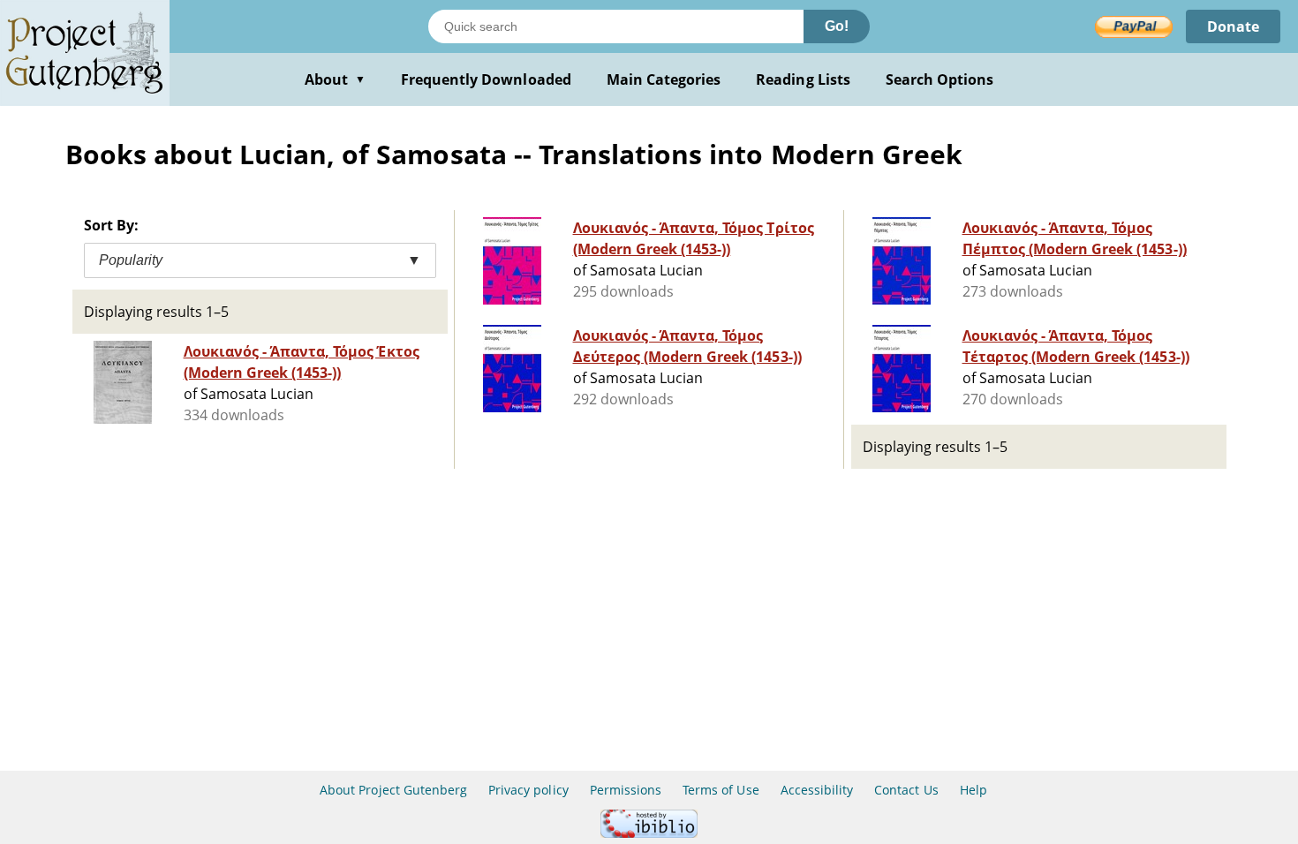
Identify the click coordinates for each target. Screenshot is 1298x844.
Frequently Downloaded (486, 79)
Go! (837, 26)
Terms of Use (720, 789)
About (335, 79)
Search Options (940, 79)
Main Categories (664, 79)
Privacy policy (528, 789)
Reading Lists (803, 79)
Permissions (625, 789)
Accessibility (817, 789)
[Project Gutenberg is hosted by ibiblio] (649, 833)
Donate (1233, 26)
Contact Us (906, 789)
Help (973, 789)
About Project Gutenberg (393, 789)
